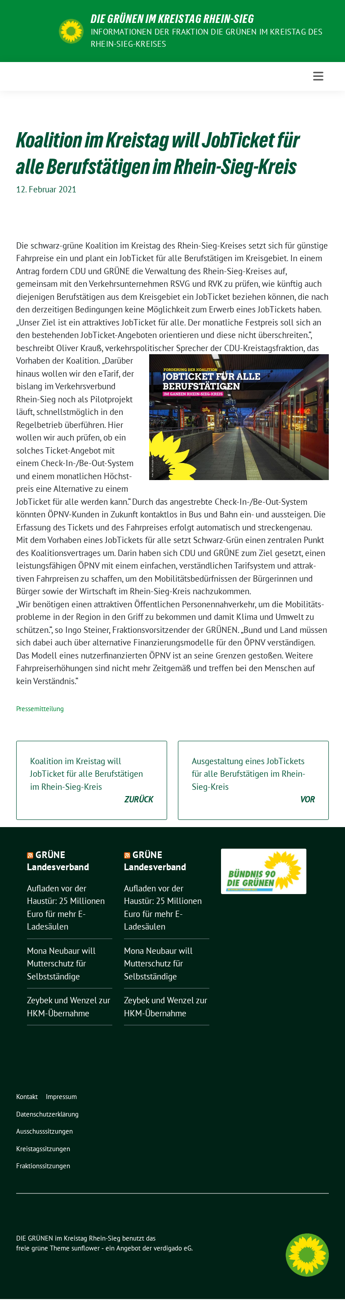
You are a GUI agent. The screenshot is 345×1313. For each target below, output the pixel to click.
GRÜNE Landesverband (58, 861)
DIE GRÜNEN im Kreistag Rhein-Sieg (172, 19)
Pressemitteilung (40, 708)
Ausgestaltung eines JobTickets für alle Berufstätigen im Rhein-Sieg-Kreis (253, 780)
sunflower (85, 1248)
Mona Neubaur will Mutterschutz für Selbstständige (61, 963)
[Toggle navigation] (318, 76)
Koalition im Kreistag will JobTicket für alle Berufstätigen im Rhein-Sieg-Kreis (91, 780)
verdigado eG (172, 1248)
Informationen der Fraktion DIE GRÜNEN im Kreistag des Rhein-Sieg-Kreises (207, 38)
